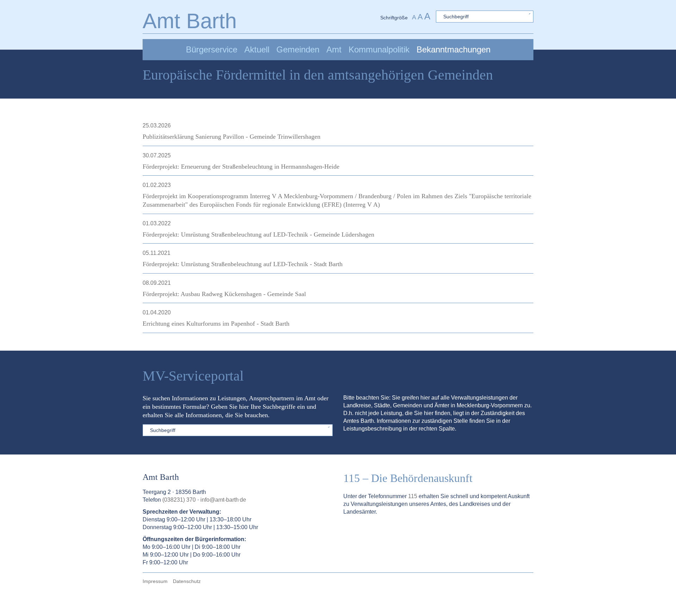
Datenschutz (187, 581)
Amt (334, 49)
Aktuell (256, 49)
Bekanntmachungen (453, 49)
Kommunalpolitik (379, 49)
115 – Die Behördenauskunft (407, 478)
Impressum (155, 581)
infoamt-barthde (223, 500)
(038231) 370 (179, 500)
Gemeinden (297, 49)
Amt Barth (190, 21)
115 (412, 496)
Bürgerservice (211, 49)
